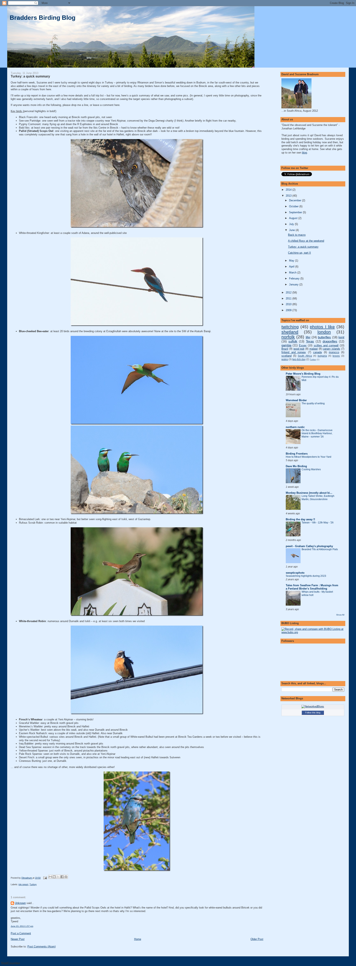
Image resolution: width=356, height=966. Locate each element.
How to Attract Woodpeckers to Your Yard (308, 456)
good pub (298, 348)
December (295, 200)
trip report (23, 884)
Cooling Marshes (311, 469)
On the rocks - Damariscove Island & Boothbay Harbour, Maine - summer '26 (317, 433)
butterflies (324, 337)
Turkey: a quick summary (303, 246)
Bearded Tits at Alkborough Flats (320, 549)
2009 (289, 310)
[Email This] (50, 877)
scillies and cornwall (326, 345)
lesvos (336, 356)
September (296, 212)
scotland (286, 355)
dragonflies (330, 341)
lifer (308, 337)
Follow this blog (312, 712)
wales (284, 359)
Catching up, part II (299, 252)
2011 (289, 298)
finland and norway (293, 352)
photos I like (322, 326)
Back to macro (297, 234)
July (292, 224)
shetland (289, 331)
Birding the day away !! (300, 519)
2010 (289, 304)
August (293, 218)
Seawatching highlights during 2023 (306, 575)
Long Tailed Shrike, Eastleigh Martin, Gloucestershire (318, 498)
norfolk (288, 336)
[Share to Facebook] (62, 877)
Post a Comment (21, 933)
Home (137, 939)
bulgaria (322, 356)
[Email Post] (44, 878)
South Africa (305, 356)
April (292, 266)
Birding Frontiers (297, 453)
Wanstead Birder (296, 400)
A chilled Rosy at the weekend (306, 240)
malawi (313, 348)
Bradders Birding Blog (42, 17)
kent (341, 337)
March (293, 272)
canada (317, 352)
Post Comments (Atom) (41, 946)
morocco (334, 352)
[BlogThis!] (54, 877)
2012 (289, 292)
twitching (290, 326)
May (292, 260)
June (292, 230)
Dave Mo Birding (296, 466)
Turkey (33, 884)
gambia (286, 345)
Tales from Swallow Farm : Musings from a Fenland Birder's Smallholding (312, 587)
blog (304, 152)
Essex (303, 345)
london (324, 331)
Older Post (257, 939)
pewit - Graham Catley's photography (309, 546)
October (294, 206)
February (294, 278)
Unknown (20, 903)
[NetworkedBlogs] (312, 706)
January (294, 284)
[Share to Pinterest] (66, 877)
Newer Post (18, 939)
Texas (310, 341)
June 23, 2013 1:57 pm (22, 926)
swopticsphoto (295, 572)
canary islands (331, 348)
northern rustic (295, 427)
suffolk (292, 341)
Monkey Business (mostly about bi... (309, 492)
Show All (340, 615)
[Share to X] (58, 877)
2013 (289, 195)
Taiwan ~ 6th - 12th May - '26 (318, 522)
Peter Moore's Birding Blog (303, 373)
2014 (289, 189)
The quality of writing (313, 403)
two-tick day (299, 359)
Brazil (284, 348)
